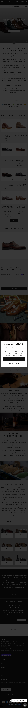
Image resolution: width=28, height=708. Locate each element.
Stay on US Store (14, 363)
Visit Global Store (14, 359)
